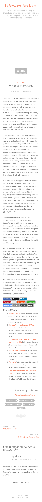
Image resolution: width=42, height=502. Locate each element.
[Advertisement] (21, 43)
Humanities (12, 400)
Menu (22, 71)
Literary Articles (21, 5)
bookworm (27, 91)
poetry (21, 408)
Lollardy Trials (14, 313)
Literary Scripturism (17, 350)
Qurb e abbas (18, 456)
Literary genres (13, 404)
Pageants (12, 362)
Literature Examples (28, 436)
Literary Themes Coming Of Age (21, 325)
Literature (29, 404)
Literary (21, 82)
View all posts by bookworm (25, 395)
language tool (26, 400)
